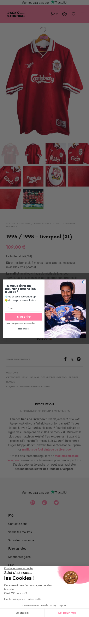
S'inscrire (23, 317)
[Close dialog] (83, 282)
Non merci (23, 328)
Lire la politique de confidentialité (22, 599)
